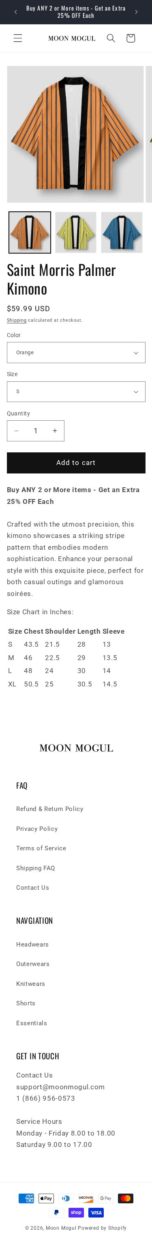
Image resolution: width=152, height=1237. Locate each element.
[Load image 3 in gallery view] (122, 233)
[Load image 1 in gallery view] (30, 233)
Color (14, 335)
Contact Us (32, 887)
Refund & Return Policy (49, 809)
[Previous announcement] (16, 12)
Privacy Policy (37, 829)
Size (12, 374)
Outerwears (33, 964)
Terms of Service (41, 848)
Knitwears (30, 983)
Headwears (32, 944)
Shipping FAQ (35, 868)
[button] (18, 38)
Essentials (31, 1023)
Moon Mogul (61, 1228)
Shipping (17, 320)
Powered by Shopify (102, 1228)
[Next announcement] (137, 12)
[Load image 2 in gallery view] (76, 233)
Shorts (26, 1003)
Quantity (18, 413)
